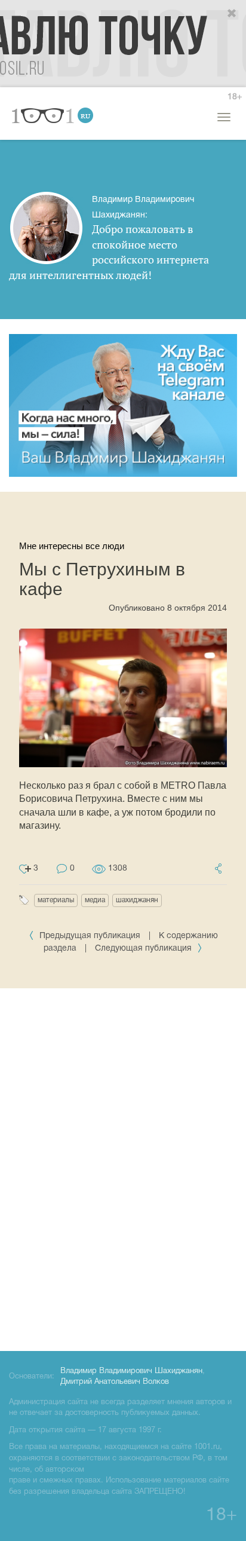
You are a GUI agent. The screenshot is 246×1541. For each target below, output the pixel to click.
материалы (56, 900)
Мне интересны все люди (71, 546)
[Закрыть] (232, 14)
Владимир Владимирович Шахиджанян (131, 1371)
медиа (95, 900)
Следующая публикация (144, 948)
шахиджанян (137, 900)
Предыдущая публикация (90, 936)
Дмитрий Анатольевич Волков (114, 1382)
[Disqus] (123, 1167)
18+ (234, 97)
